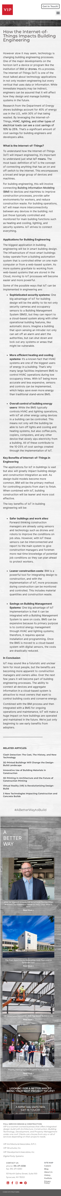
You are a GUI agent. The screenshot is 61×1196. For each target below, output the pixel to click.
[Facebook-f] (12, 1182)
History (47, 1175)
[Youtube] (21, 1182)
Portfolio (48, 1178)
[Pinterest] (25, 1182)
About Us (48, 1172)
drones (32, 69)
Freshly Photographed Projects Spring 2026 (28, 1070)
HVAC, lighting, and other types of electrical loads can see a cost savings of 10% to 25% (29, 125)
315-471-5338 (20, 1166)
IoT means (39, 158)
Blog (46, 1169)
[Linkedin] (8, 1182)
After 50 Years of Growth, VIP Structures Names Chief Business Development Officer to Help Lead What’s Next (28, 904)
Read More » (28, 910)
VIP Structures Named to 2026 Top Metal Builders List (28, 1016)
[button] (58, 13)
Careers (47, 1166)
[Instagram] (16, 1182)
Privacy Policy (47, 1182)
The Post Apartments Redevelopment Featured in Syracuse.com (28, 961)
